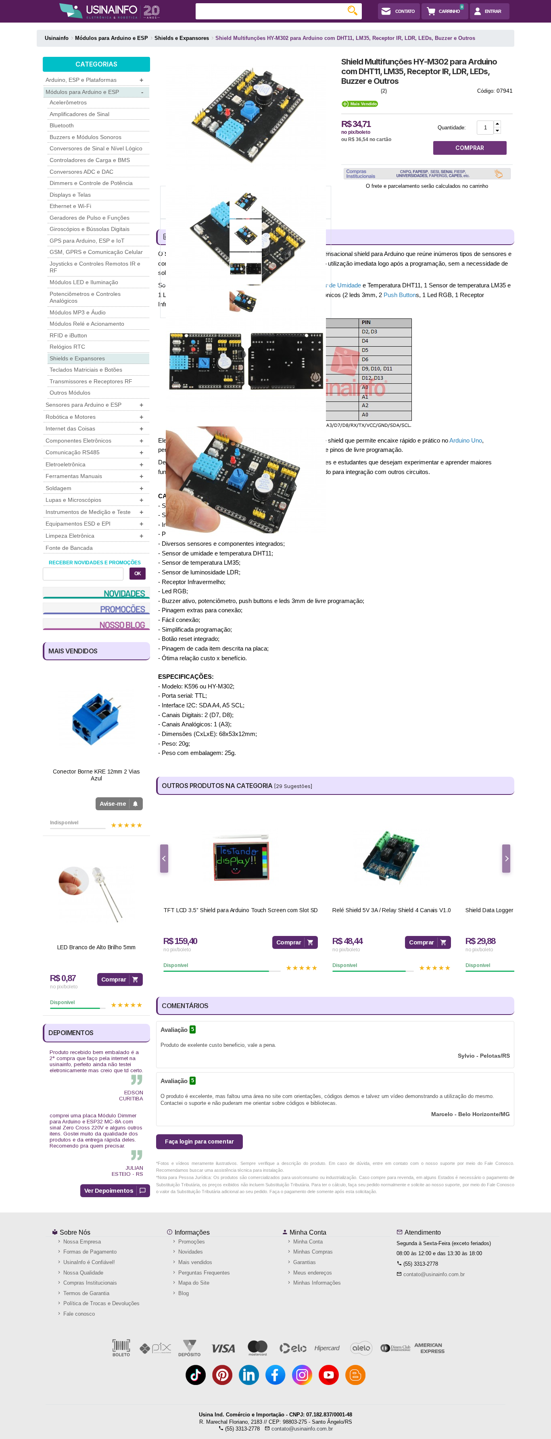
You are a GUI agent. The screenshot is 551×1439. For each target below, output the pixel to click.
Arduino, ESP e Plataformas (94, 80)
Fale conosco (78, 1314)
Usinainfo (57, 38)
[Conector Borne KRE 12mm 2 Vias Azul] (96, 719)
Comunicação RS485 (94, 452)
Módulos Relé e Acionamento (87, 323)
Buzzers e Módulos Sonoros (85, 137)
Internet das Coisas (94, 428)
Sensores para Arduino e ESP (94, 404)
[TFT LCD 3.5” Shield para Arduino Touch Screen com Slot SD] (240, 857)
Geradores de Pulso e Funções (89, 217)
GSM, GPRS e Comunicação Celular (96, 252)
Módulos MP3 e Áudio (78, 312)
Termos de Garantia (85, 1293)
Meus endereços (312, 1273)
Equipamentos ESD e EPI (94, 523)
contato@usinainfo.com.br (434, 1274)
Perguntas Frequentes (203, 1273)
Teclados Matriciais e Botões (86, 369)
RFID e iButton (68, 335)
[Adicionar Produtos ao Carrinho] (497, 124)
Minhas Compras (312, 1252)
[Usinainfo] (109, 11)
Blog (183, 1293)
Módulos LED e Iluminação (84, 282)
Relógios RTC (67, 346)
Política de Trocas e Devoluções (101, 1303)
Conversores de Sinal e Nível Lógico (96, 148)
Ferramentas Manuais (94, 476)
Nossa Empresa (81, 1242)
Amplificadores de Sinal (79, 114)
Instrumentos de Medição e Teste (94, 512)
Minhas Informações (316, 1283)
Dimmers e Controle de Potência (91, 183)
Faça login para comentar (199, 1141)
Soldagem (94, 488)
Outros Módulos (70, 392)
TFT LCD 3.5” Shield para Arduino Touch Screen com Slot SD (240, 910)
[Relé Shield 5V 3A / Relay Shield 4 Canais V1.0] (391, 857)
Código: (486, 91)
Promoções (191, 1242)
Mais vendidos (194, 1262)
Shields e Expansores (77, 358)
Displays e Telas (70, 194)
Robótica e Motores (94, 417)
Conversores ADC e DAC (81, 171)
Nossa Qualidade (82, 1273)
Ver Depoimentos (109, 1190)
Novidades (190, 1252)
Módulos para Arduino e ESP (94, 92)
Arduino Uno (465, 440)
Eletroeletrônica (94, 464)
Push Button (400, 294)
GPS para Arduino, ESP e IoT (87, 240)
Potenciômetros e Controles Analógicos (85, 297)
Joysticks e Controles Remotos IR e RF (95, 267)
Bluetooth (62, 125)
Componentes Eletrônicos (94, 440)
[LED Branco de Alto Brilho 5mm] (96, 895)
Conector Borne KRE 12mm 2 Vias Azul (96, 775)
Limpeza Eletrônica (94, 535)
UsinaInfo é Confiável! (88, 1262)
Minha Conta (307, 1232)
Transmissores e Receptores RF (91, 381)
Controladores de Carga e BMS (90, 160)
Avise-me (113, 803)
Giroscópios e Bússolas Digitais (89, 229)
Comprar (113, 979)
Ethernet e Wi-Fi (70, 206)
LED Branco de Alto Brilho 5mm (96, 947)
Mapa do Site (193, 1283)
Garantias (304, 1262)
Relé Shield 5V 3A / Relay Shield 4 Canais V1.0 (391, 910)
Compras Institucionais (89, 1283)
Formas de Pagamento (89, 1252)
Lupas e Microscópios (94, 500)
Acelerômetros (68, 102)
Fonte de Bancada (69, 548)
